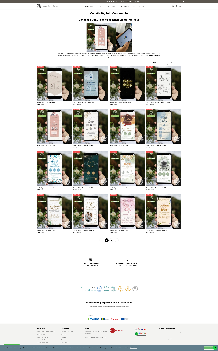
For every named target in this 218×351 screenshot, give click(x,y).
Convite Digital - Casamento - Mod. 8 (156, 188)
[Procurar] (173, 6)
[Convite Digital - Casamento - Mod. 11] (127, 211)
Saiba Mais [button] (133, 348)
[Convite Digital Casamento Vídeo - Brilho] (127, 83)
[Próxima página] (117, 240)
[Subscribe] (180, 333)
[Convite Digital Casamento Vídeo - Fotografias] (163, 83)
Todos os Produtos (137, 6)
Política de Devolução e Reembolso (46, 331)
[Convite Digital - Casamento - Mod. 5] (54, 168)
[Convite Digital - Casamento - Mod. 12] (163, 211)
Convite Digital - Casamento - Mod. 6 (83, 188)
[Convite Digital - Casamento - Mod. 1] (54, 126)
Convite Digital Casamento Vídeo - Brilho (120, 102)
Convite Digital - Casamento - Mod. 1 (46, 145)
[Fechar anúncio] (183, 1)
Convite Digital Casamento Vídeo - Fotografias (158, 102)
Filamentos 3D (65, 343)
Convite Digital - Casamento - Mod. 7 (119, 188)
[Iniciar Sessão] (176, 6)
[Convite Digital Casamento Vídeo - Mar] (90, 83)
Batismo (99, 6)
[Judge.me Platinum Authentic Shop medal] (106, 289)
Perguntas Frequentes (42, 343)
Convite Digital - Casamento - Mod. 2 (83, 145)
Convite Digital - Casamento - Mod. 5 (46, 188)
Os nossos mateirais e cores (68, 340)
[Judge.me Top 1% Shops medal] (128, 289)
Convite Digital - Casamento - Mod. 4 (156, 145)
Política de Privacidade (42, 337)
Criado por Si (125, 6)
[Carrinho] (179, 6)
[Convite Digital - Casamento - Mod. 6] (90, 168)
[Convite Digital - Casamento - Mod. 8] (163, 168)
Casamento (88, 6)
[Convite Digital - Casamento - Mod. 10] (90, 211)
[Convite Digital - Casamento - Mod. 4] (163, 126)
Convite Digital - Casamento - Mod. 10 (83, 230)
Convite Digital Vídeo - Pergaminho (46, 102)
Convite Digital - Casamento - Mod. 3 (119, 145)
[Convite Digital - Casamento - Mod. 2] (90, 126)
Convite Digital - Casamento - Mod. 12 (156, 230)
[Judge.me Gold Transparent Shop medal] (121, 289)
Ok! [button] (210, 348)
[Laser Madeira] (47, 6)
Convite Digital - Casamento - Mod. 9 (46, 230)
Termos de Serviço (41, 334)
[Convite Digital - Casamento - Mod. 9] (54, 211)
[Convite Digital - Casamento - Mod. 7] (127, 168)
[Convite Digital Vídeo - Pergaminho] (54, 83)
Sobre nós (64, 334)
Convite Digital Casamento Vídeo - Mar (83, 102)
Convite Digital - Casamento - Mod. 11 (120, 230)
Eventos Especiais (111, 6)
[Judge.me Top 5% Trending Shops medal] (135, 289)
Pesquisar (63, 337)
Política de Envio (41, 340)
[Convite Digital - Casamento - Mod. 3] (127, 126)
